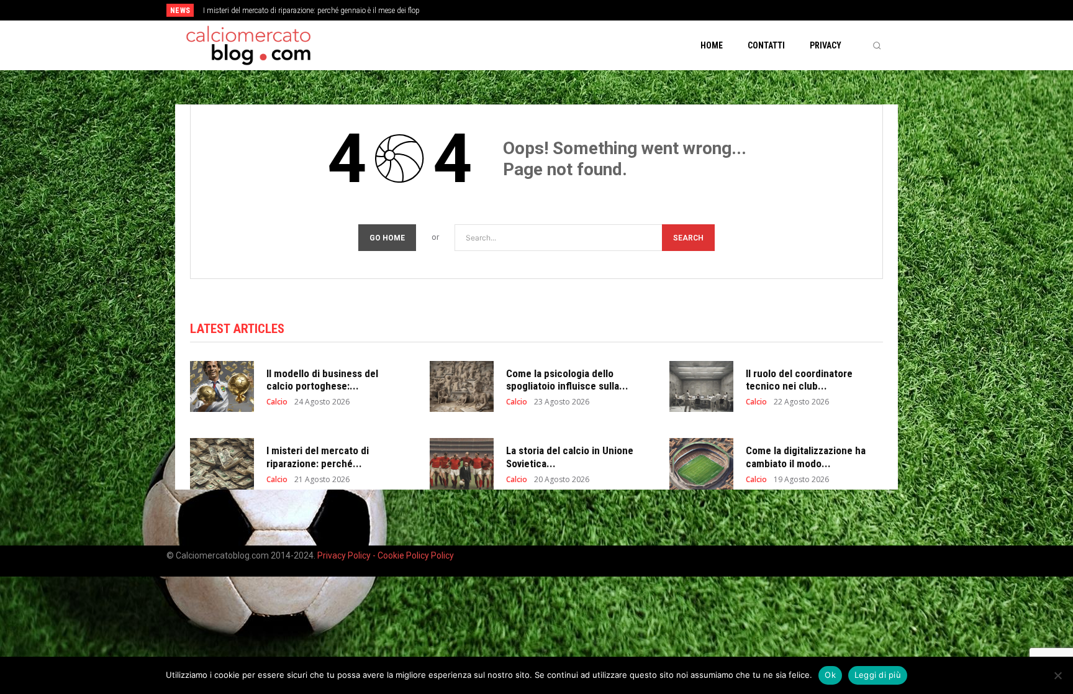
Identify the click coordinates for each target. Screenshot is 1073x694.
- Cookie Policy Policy (413, 555)
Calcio (276, 402)
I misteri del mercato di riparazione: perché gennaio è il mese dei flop (311, 10)
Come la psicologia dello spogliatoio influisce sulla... (567, 379)
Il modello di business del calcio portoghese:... (322, 379)
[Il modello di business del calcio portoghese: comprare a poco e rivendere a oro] (222, 387)
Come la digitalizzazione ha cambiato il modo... (806, 456)
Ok (830, 675)
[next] (578, 10)
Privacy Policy (345, 555)
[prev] (558, 10)
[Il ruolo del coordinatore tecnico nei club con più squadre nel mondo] (701, 387)
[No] (1057, 675)
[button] (876, 45)
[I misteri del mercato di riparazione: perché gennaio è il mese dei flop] (222, 464)
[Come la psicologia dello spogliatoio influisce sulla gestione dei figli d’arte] (462, 387)
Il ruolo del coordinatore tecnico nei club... (799, 379)
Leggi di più (877, 675)
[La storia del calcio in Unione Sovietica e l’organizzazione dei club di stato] (462, 464)
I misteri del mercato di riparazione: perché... (317, 456)
